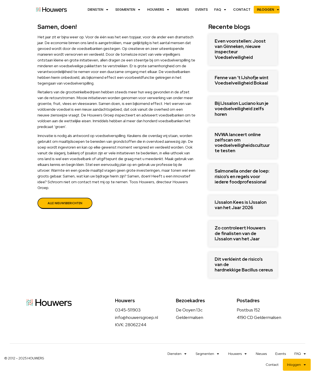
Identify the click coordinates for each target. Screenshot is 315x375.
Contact (241, 9)
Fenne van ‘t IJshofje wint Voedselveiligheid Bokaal (241, 80)
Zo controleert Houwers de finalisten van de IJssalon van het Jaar (240, 233)
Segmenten (125, 9)
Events (201, 9)
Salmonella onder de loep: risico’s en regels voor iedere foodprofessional (242, 176)
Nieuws (182, 9)
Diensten (95, 9)
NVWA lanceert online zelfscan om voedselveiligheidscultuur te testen (242, 143)
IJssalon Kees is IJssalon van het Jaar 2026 (241, 204)
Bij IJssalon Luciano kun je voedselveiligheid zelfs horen (241, 108)
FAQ (217, 9)
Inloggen (265, 9)
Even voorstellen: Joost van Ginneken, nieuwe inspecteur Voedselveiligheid (240, 49)
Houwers (155, 9)
